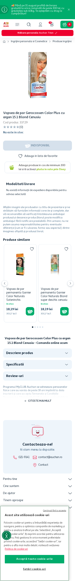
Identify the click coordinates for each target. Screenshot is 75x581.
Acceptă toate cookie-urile (34, 559)
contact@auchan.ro (50, 457)
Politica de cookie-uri (16, 549)
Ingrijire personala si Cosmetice (29, 41)
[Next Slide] (70, 283)
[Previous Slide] (5, 283)
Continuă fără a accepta (54, 511)
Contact (43, 465)
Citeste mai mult (40, 401)
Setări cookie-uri (34, 569)
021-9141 (23, 457)
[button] (29, 24)
